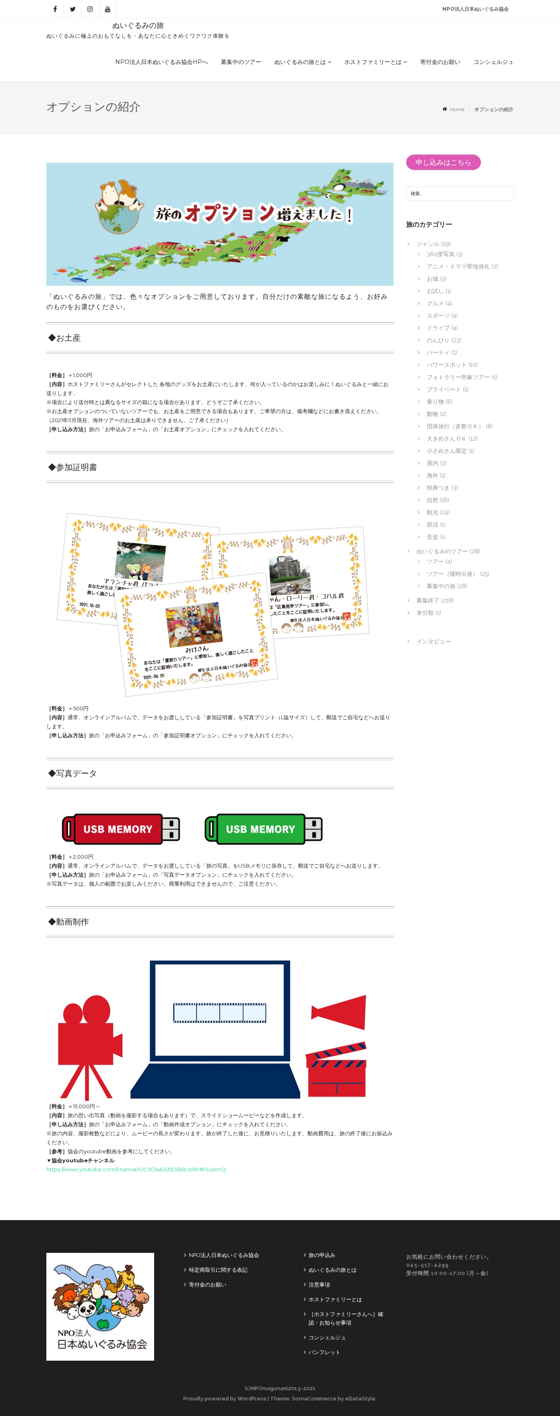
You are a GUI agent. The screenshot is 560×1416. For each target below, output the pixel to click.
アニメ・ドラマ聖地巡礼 (458, 266)
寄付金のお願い (440, 62)
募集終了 (428, 600)
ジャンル (428, 244)
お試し (435, 291)
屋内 (432, 463)
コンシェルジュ (493, 62)
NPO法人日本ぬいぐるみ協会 (475, 9)
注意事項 (319, 1285)
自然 (432, 500)
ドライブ (438, 328)
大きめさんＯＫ (447, 438)
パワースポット (447, 364)
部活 (432, 524)
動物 (432, 414)
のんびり (438, 340)
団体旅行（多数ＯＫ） (455, 426)
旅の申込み (322, 1255)
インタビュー (434, 641)
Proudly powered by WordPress (224, 1399)
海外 (432, 475)
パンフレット (325, 1352)
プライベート (444, 389)
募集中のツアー (241, 62)
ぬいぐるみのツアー (442, 551)
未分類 (425, 612)
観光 (432, 512)
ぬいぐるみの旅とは (301, 62)
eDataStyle (360, 1399)
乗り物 (435, 401)
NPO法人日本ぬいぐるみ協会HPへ (161, 62)
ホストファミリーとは (373, 62)
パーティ (438, 352)
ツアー (435, 561)
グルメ (435, 303)
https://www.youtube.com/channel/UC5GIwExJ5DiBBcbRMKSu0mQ (136, 1169)
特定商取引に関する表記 (218, 1270)
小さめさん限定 (447, 451)
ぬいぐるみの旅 (138, 25)
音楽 (432, 537)
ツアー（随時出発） (452, 573)
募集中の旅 (441, 586)
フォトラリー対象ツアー (458, 377)
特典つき (438, 487)
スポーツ (438, 315)
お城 (432, 278)
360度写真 (441, 254)
